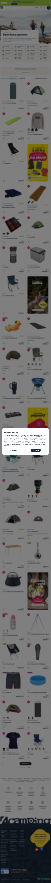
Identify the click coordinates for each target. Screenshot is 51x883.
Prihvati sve (36, 450)
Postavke (14, 450)
